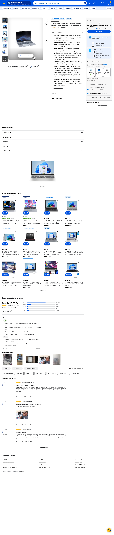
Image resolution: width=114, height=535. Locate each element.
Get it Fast (53, 8)
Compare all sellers (102, 105)
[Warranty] (82, 141)
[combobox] (60, 3)
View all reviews (7, 311)
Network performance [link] (11, 344)
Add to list (94, 97)
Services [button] (15, 8)
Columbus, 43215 (95, 78)
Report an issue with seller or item (97, 87)
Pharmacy (60, 8)
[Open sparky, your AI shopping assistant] (109, 530)
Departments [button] (6, 8)
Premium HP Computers (80, 464)
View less (38, 348)
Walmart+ (93, 8)
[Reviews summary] (60, 27)
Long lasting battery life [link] (11, 334)
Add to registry (106, 97)
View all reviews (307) (43, 447)
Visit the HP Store (55, 21)
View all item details (58, 88)
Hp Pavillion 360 (42, 459)
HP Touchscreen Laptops (9, 464)
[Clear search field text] (81, 3)
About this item (7, 128)
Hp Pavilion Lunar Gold (8, 462)
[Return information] (106, 28)
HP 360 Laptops (78, 462)
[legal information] (100, 23)
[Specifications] (82, 137)
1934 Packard (6, 459)
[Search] (85, 3)
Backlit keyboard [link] (9, 327)
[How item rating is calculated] (16, 307)
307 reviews (16, 305)
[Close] (29, 8)
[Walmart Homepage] (4, 3)
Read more (18, 391)
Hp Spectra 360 (78, 459)
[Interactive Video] (5, 20)
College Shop (45, 8)
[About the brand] (82, 150)
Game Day (86, 8)
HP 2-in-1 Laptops (43, 464)
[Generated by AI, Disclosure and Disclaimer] (82, 88)
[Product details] (82, 132)
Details (101, 89)
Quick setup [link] (8, 332)
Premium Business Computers (10, 467)
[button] (92, 3)
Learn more (104, 93)
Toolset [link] (7, 339)
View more (42, 290)
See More (42, 186)
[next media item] (46, 40)
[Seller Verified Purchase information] (33, 382)
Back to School (35, 8)
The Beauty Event (77, 8)
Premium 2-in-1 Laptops (44, 467)
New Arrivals (67, 8)
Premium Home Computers (81, 467)
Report (31, 396)
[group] (58, 27)
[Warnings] (82, 146)
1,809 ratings (63, 27)
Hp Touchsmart (42, 462)
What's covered (95, 38)
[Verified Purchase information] (30, 429)
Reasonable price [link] (9, 323)
